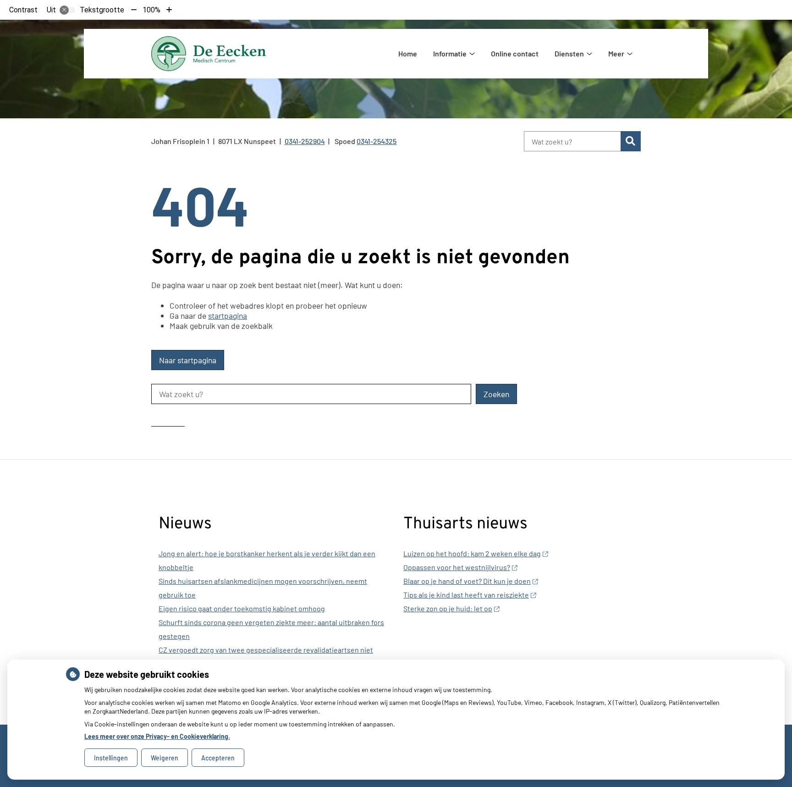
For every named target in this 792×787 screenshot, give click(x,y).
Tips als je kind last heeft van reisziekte (466, 594)
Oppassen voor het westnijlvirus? (456, 567)
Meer (616, 53)
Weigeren (164, 758)
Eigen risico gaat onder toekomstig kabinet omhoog (242, 608)
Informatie (450, 53)
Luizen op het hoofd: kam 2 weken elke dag (472, 553)
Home (407, 53)
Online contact (515, 53)
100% (151, 10)
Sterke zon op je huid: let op (447, 608)
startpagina (227, 315)
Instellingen (111, 758)
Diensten (569, 53)
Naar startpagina (187, 360)
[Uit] (67, 10)
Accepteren (218, 758)
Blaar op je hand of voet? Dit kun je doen (467, 580)
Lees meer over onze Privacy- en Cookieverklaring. (157, 736)
